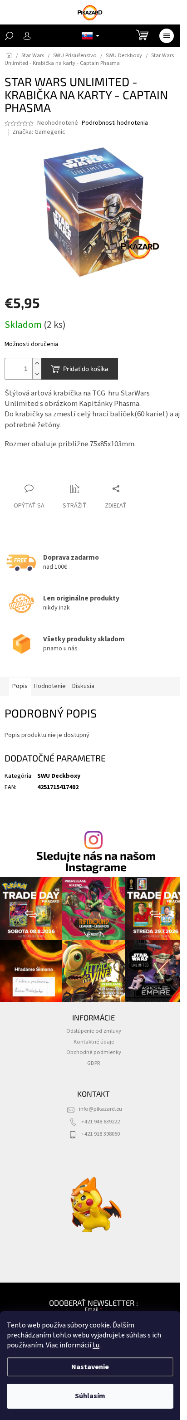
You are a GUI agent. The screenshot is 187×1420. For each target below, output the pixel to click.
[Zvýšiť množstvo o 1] (36, 363)
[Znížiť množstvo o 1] (36, 374)
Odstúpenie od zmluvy (93, 1031)
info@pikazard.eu (100, 1109)
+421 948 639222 (100, 1121)
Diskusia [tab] (83, 686)
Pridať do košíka (85, 368)
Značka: (38, 132)
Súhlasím (90, 1396)
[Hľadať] (9, 36)
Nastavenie (90, 1367)
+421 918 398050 (100, 1134)
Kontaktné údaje (94, 1042)
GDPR (93, 1063)
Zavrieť (22, 471)
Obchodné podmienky (93, 1052)
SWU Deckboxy (58, 776)
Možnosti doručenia (31, 344)
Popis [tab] (20, 686)
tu (96, 1345)
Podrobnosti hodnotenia (115, 123)
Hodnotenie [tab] (50, 686)
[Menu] (166, 36)
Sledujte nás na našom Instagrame (96, 861)
